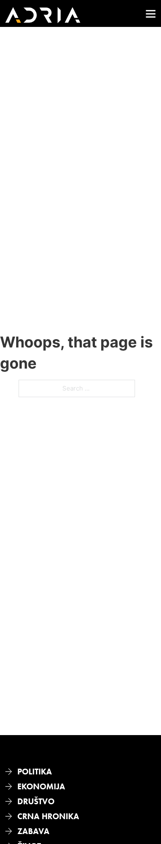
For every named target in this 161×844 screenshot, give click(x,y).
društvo (35, 801)
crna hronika (48, 816)
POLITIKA (34, 771)
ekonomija (41, 786)
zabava (33, 831)
